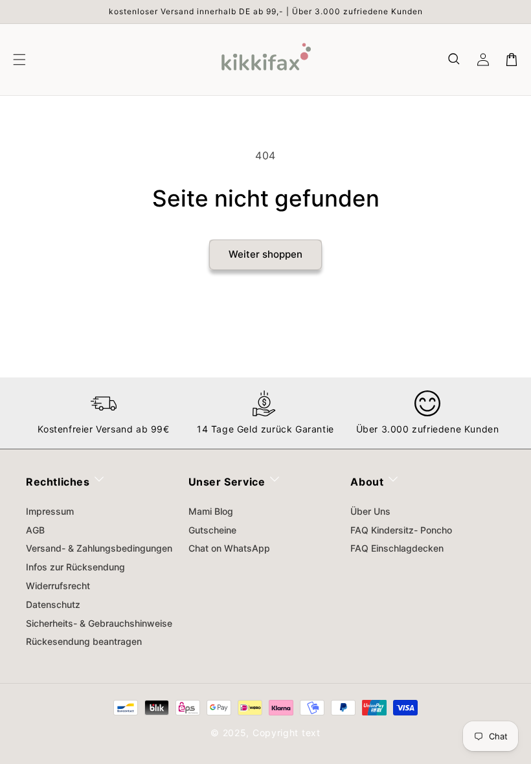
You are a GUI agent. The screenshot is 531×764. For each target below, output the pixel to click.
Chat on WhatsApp (229, 548)
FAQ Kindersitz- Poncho (401, 529)
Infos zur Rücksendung (75, 566)
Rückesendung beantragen (84, 641)
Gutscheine (212, 529)
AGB (35, 529)
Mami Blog (210, 511)
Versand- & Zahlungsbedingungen (99, 548)
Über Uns (370, 511)
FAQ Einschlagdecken (397, 548)
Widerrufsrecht (58, 585)
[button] (454, 59)
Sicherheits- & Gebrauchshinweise (99, 623)
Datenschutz (53, 604)
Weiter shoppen (265, 254)
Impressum (50, 511)
